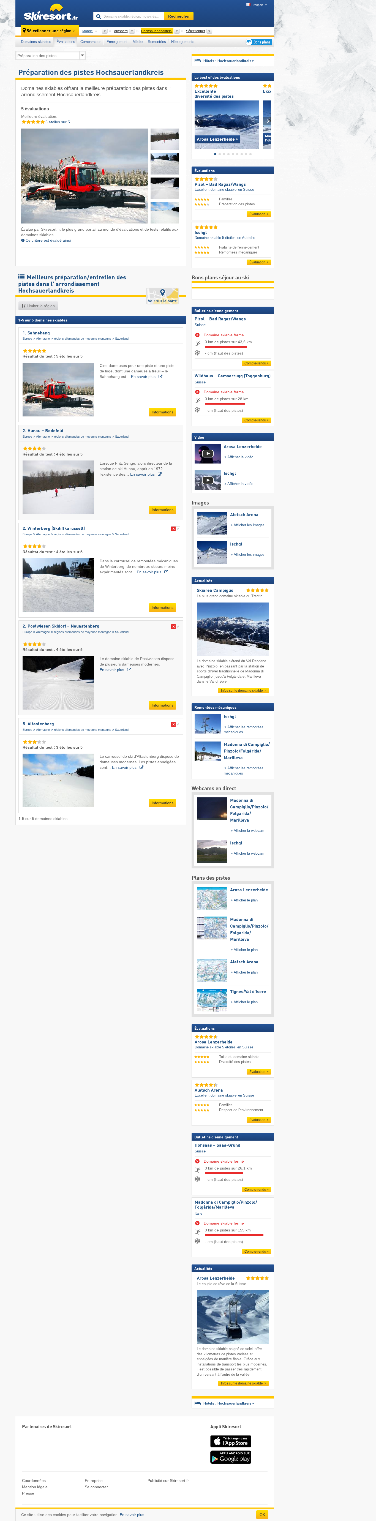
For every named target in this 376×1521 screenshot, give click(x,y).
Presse (28, 1493)
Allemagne (43, 338)
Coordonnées (34, 1480)
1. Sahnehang (36, 333)
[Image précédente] (199, 121)
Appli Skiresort (225, 1427)
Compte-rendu (255, 363)
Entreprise (94, 1480)
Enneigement (117, 42)
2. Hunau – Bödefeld (43, 431)
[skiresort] (52, 13)
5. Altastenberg (38, 724)
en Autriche (246, 238)
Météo (138, 42)
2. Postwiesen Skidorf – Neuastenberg (61, 626)
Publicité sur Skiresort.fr (168, 1480)
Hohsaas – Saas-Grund (217, 1145)
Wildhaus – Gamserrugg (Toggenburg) (233, 376)
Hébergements (182, 42)
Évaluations (65, 42)
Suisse (200, 325)
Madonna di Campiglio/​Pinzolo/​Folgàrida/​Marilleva (226, 1205)
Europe (27, 338)
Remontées (157, 42)
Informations (162, 412)
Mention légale (35, 1487)
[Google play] (230, 1463)
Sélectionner (195, 31)
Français (257, 5)
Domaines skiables (36, 42)
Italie (198, 1213)
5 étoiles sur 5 (57, 122)
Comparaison (90, 42)
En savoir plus (144, 376)
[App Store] (230, 1448)
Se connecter (96, 1487)
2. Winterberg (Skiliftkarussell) (54, 529)
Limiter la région (40, 306)
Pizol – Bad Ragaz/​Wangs (220, 319)
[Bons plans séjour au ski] (258, 42)
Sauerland (122, 338)
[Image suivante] (267, 121)
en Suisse (246, 189)
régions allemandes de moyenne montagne (82, 338)
